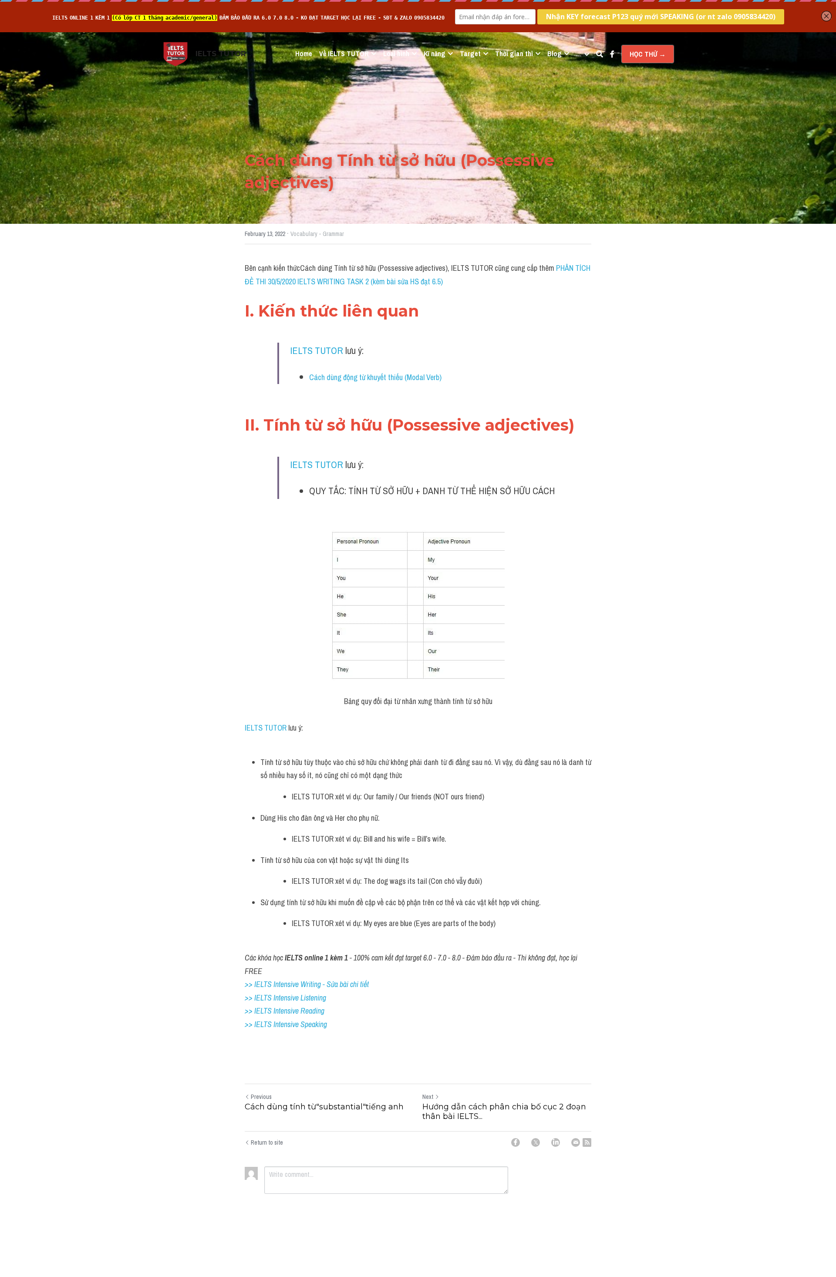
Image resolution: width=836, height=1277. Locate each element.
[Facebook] (515, 1142)
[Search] (599, 54)
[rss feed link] (587, 1142)
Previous (261, 1097)
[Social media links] (612, 54)
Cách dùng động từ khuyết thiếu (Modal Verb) (375, 377)
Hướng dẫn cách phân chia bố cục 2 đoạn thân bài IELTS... (504, 1112)
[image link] (175, 53)
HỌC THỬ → (648, 54)
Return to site (267, 1142)
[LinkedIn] (555, 1142)
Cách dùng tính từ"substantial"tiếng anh (324, 1107)
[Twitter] (535, 1142)
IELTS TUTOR (316, 350)
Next (427, 1097)
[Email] (575, 1142)
